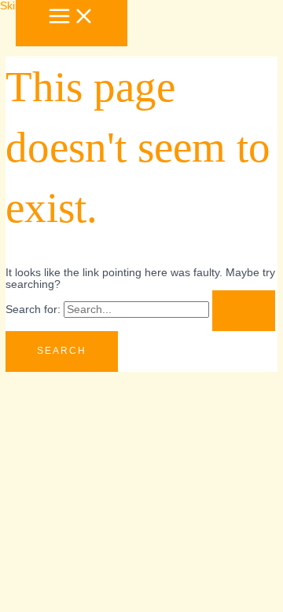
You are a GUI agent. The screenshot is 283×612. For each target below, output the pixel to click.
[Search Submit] (243, 310)
